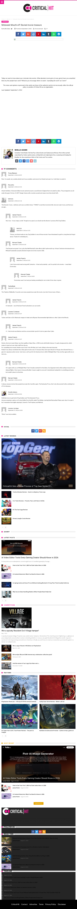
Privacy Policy (50, 904)
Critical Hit (15, 904)
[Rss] (44, 431)
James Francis (16, 215)
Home (3, 19)
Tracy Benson (12, 173)
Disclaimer (62, 904)
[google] (28, 34)
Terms (41, 904)
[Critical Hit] (38, 2)
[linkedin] (43, 34)
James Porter (6, 781)
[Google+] (40, 431)
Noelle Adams (6, 28)
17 (47, 28)
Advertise (33, 904)
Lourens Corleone (13, 311)
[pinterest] (38, 34)
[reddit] (33, 34)
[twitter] (23, 34)
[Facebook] (33, 431)
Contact (24, 904)
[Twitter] (36, 431)
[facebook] (18, 34)
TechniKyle (11, 286)
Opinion (9, 19)
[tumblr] (48, 34)
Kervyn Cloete (17, 242)
